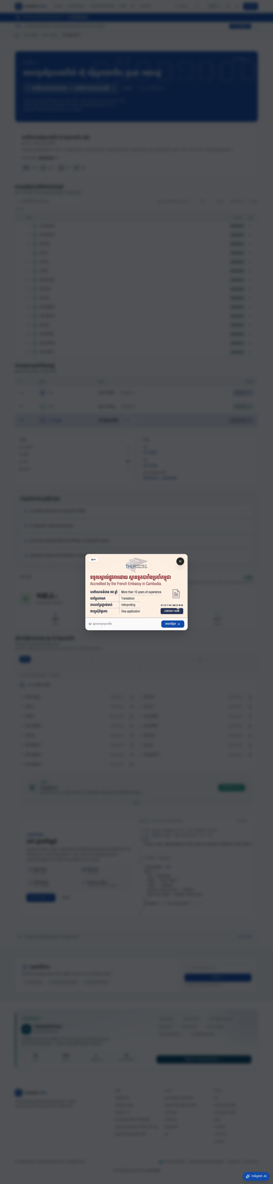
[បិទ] (180, 561)
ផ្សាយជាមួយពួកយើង (102, 624)
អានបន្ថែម (170, 624)
